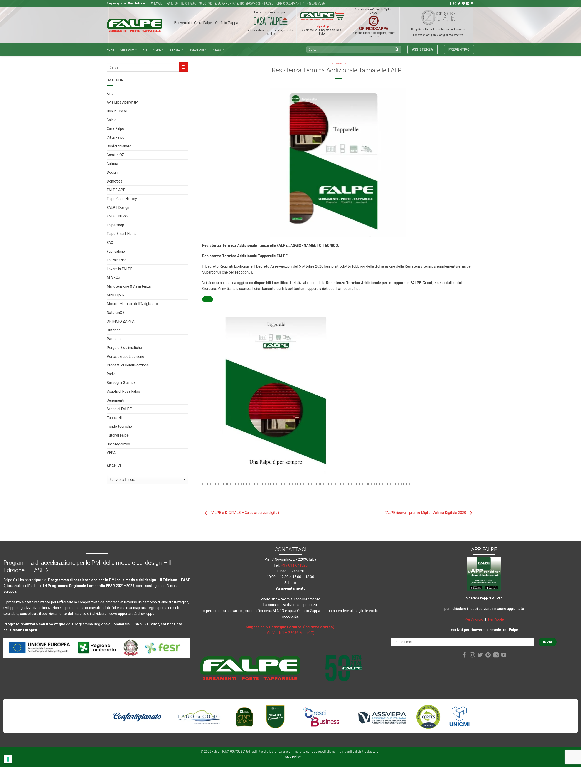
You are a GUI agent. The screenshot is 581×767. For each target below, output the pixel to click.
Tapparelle (115, 418)
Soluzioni (197, 49)
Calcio (111, 120)
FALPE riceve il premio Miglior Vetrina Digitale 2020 (425, 513)
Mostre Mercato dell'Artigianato (132, 304)
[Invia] (396, 49)
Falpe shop (115, 225)
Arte (110, 93)
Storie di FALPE (119, 409)
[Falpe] (135, 25)
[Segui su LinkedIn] (467, 3)
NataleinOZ (116, 313)
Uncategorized (118, 444)
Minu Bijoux (115, 295)
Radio (111, 374)
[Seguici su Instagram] (454, 3)
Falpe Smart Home (122, 234)
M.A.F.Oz (113, 277)
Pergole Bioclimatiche (124, 347)
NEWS (217, 49)
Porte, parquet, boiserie (125, 356)
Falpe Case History (122, 199)
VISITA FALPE (152, 49)
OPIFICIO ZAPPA (120, 321)
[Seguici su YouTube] (472, 3)
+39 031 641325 (294, 565)
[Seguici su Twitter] (459, 3)
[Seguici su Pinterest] (463, 3)
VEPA (111, 453)
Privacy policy (291, 757)
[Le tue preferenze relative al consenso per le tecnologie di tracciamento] (8, 759)
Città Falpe (115, 137)
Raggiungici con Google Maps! (126, 3)
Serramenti (115, 400)
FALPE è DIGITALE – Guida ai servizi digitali (244, 513)
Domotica (114, 181)
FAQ (110, 242)
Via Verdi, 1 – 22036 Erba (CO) (290, 633)
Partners (114, 339)
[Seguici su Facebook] (450, 3)
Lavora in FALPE (119, 269)
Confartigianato (119, 146)
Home (110, 49)
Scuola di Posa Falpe (123, 391)
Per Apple (496, 619)
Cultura (112, 164)
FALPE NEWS (117, 216)
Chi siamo (127, 49)
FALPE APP (116, 190)
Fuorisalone (116, 251)
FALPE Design (118, 207)
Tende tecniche (119, 426)
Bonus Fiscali (117, 111)
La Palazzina (116, 260)
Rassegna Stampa (121, 382)
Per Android (474, 619)
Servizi (175, 49)
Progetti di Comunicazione (128, 365)
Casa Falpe (115, 128)
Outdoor (113, 330)
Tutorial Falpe (118, 435)
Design (112, 172)
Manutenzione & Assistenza (129, 286)
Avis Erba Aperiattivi (122, 102)
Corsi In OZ (115, 155)
